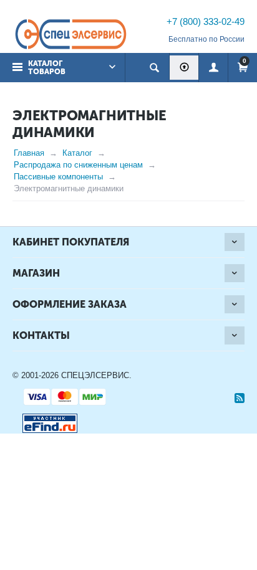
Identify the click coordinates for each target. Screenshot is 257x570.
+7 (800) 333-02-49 (206, 21)
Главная (29, 153)
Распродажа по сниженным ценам (78, 164)
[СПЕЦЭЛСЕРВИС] (70, 35)
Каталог (77, 153)
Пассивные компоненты (58, 176)
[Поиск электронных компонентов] (44, 420)
